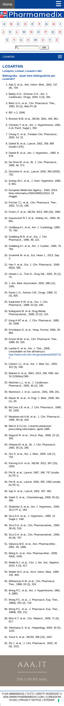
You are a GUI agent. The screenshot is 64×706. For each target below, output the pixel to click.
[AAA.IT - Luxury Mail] (32, 685)
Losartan (8, 56)
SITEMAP (49, 700)
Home (7, 4)
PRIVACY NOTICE (30, 700)
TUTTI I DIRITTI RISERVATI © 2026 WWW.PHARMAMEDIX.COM (32, 695)
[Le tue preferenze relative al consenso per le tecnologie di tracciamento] (59, 701)
